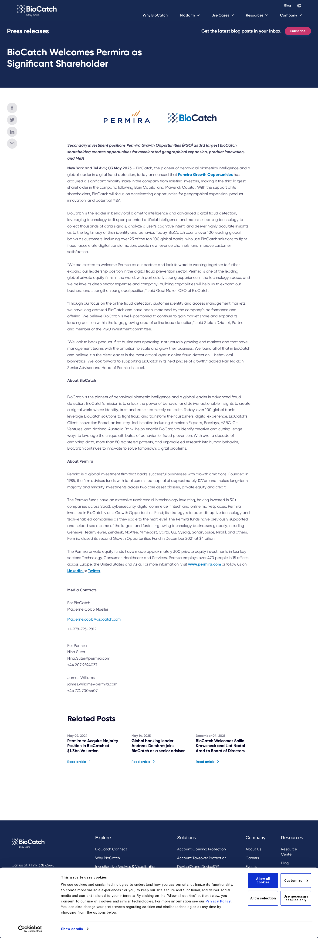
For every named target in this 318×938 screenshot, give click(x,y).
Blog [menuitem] (285, 863)
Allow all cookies (263, 880)
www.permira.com (204, 564)
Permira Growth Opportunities (205, 174)
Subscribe (297, 31)
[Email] (12, 143)
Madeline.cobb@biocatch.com (94, 619)
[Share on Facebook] (12, 108)
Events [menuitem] (251, 866)
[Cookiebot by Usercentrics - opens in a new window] (30, 928)
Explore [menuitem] (103, 837)
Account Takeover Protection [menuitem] (202, 858)
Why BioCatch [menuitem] (107, 858)
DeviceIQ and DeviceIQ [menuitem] (198, 866)
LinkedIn (75, 570)
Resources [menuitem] (292, 837)
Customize (293, 880)
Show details (72, 929)
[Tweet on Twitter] (12, 120)
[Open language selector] (299, 5)
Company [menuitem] (255, 837)
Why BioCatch (155, 15)
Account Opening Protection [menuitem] (201, 849)
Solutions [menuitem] (186, 837)
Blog (287, 5)
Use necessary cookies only (296, 898)
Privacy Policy (218, 901)
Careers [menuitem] (252, 858)
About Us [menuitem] (253, 849)
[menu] (128, 860)
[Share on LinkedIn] (12, 132)
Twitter (94, 570)
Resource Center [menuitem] (289, 851)
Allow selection (263, 898)
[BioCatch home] (38, 10)
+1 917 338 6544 (40, 865)
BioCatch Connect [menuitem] (111, 849)
